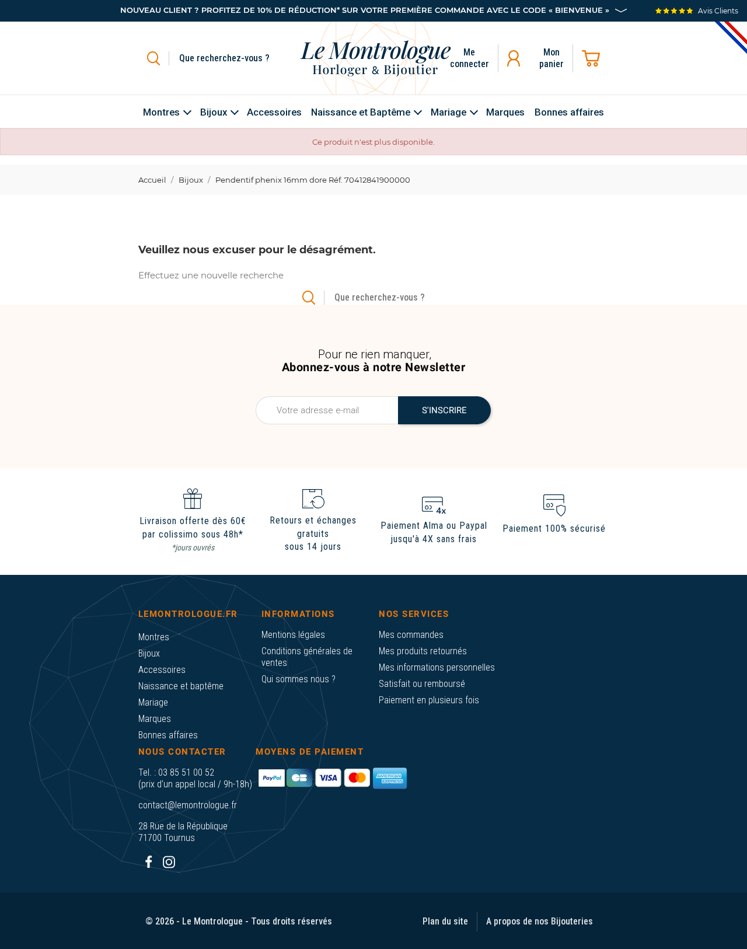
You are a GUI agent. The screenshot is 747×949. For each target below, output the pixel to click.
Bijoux (149, 653)
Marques (154, 718)
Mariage (153, 702)
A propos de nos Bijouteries (539, 921)
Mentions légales (293, 634)
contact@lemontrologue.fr (187, 805)
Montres (153, 637)
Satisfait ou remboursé (422, 683)
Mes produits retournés (423, 651)
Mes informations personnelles (437, 667)
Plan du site (445, 921)
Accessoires (162, 669)
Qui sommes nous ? (298, 679)
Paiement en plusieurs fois (429, 700)
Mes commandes (411, 634)
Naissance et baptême (181, 686)
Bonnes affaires (168, 735)
